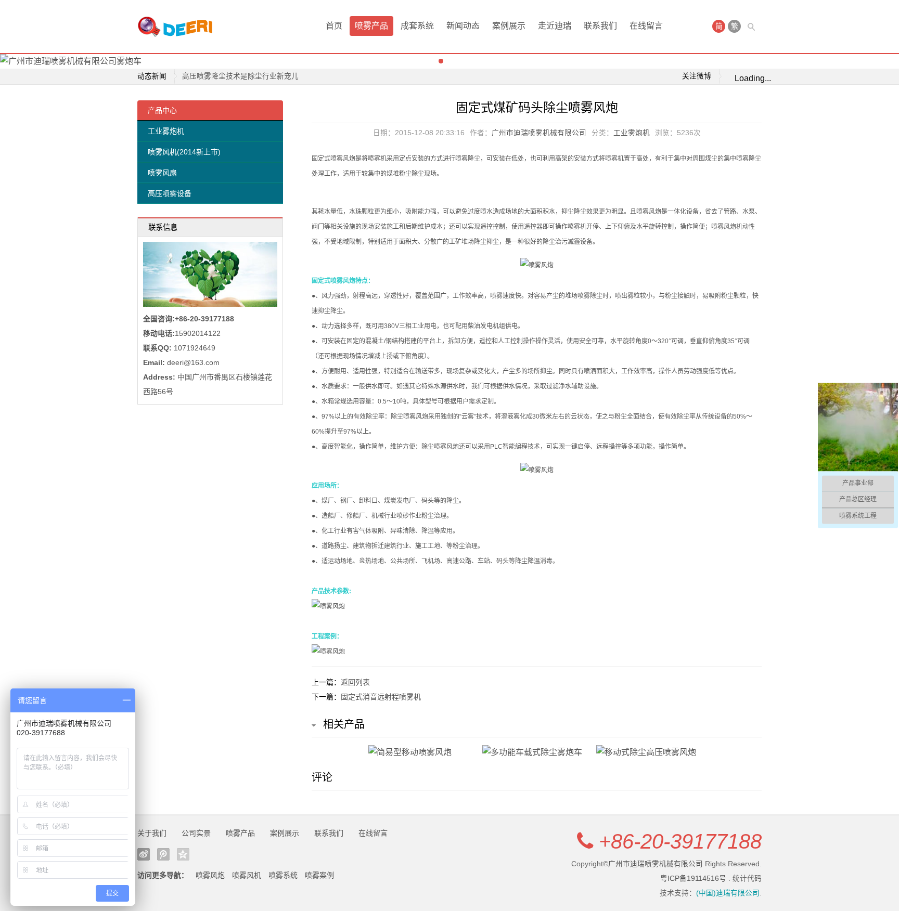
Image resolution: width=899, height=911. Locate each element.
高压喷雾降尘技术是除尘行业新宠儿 (240, 76)
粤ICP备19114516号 (693, 878)
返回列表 (355, 682)
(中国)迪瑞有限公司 (728, 893)
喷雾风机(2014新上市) (184, 152)
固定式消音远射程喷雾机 (381, 697)
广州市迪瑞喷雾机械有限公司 (539, 133)
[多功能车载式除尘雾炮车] (536, 752)
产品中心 (162, 110)
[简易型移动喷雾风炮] (422, 752)
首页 (334, 25)
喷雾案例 (319, 875)
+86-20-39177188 (680, 841)
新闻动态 (463, 25)
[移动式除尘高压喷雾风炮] (650, 752)
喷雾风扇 (162, 172)
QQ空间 (183, 854)
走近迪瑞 (554, 25)
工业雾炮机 (166, 131)
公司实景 (196, 833)
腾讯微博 (163, 854)
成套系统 (417, 25)
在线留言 (646, 25)
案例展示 (508, 25)
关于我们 (151, 833)
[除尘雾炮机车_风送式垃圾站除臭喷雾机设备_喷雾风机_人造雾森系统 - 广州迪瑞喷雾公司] (179, 26)
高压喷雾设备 (169, 193)
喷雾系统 (283, 875)
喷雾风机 (246, 875)
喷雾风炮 (210, 875)
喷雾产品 (371, 25)
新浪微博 (143, 854)
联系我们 (600, 25)
